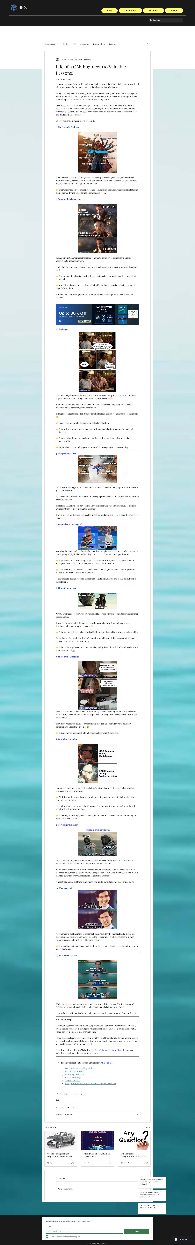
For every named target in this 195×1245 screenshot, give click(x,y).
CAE (74, 44)
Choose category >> (51, 44)
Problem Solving (99, 44)
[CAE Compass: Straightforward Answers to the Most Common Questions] (134, 1140)
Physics (65, 44)
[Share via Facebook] (57, 1107)
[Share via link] (73, 1107)
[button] (153, 10)
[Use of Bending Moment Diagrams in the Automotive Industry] (61, 1140)
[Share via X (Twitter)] (62, 1107)
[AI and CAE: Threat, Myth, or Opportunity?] (97, 1140)
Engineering (77, 1094)
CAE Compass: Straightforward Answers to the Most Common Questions (134, 1155)
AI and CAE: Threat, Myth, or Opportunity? (97, 1155)
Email (48, 1227)
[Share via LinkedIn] (68, 1107)
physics (66, 1094)
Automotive (84, 44)
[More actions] (138, 59)
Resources (112, 44)
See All (148, 1127)
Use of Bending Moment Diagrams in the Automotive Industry (59, 1155)
